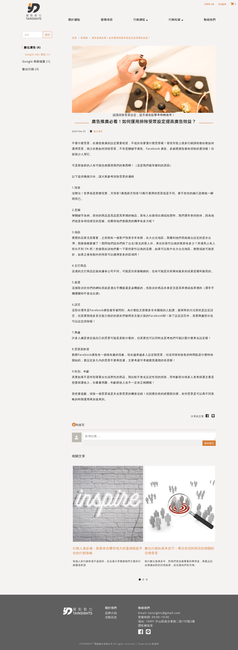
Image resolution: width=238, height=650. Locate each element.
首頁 (74, 37)
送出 (47, 34)
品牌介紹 (111, 613)
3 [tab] (147, 580)
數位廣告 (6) (32, 47)
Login (222, 4)
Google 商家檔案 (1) (36, 61)
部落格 (84, 37)
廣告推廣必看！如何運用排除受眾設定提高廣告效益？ (121, 37)
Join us (209, 4)
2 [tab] (144, 580)
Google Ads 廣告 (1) (37, 54)
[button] (140, 19)
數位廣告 (98, 131)
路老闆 (155, 643)
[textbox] (149, 436)
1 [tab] (140, 580)
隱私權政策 (145, 625)
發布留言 (209, 443)
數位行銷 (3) (30, 69)
